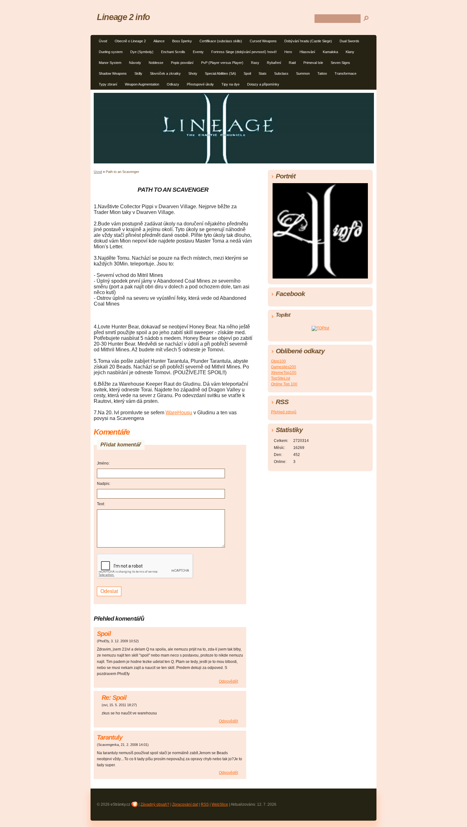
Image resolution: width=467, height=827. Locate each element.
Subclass (281, 73)
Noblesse (156, 63)
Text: (101, 504)
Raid (292, 63)
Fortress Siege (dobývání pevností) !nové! (244, 52)
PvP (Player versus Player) (222, 63)
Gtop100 (278, 361)
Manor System (110, 63)
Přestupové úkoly (200, 84)
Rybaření (274, 63)
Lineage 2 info (123, 17)
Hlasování (307, 52)
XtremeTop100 (283, 372)
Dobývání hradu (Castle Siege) (308, 41)
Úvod (103, 41)
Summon (303, 73)
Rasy (255, 63)
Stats (263, 73)
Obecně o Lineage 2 (130, 41)
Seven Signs (340, 63)
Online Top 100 (284, 384)
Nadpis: (103, 483)
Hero (288, 52)
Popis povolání (182, 63)
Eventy (198, 52)
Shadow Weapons (113, 73)
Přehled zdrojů (283, 412)
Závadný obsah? (154, 804)
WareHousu (179, 412)
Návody (135, 63)
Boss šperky (182, 41)
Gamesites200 (283, 367)
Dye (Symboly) (141, 52)
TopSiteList (280, 378)
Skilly (138, 73)
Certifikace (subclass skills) (221, 41)
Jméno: (103, 463)
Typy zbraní (108, 84)
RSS (205, 804)
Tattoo (322, 73)
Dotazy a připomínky (263, 84)
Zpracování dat (185, 804)
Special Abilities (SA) (220, 73)
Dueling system (111, 52)
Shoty (192, 73)
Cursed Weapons (263, 41)
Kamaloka (330, 52)
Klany (350, 52)
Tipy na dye (230, 84)
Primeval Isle (313, 63)
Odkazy (173, 84)
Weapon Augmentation (142, 84)
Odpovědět (228, 681)
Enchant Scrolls (173, 52)
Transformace (345, 73)
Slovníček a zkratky (165, 73)
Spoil (247, 73)
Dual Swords (349, 41)
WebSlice (220, 804)
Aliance (159, 41)
